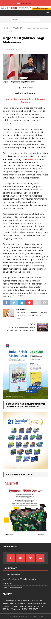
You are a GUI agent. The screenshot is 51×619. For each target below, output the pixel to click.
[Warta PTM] (25, 9)
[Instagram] (20, 558)
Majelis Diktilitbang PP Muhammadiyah (20, 579)
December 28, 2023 (13, 49)
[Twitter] (30, 558)
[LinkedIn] (40, 558)
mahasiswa (32, 159)
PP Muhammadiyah (11, 575)
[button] (47, 13)
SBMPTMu (7, 583)
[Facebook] (11, 558)
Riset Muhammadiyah (12, 588)
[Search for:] (25, 19)
